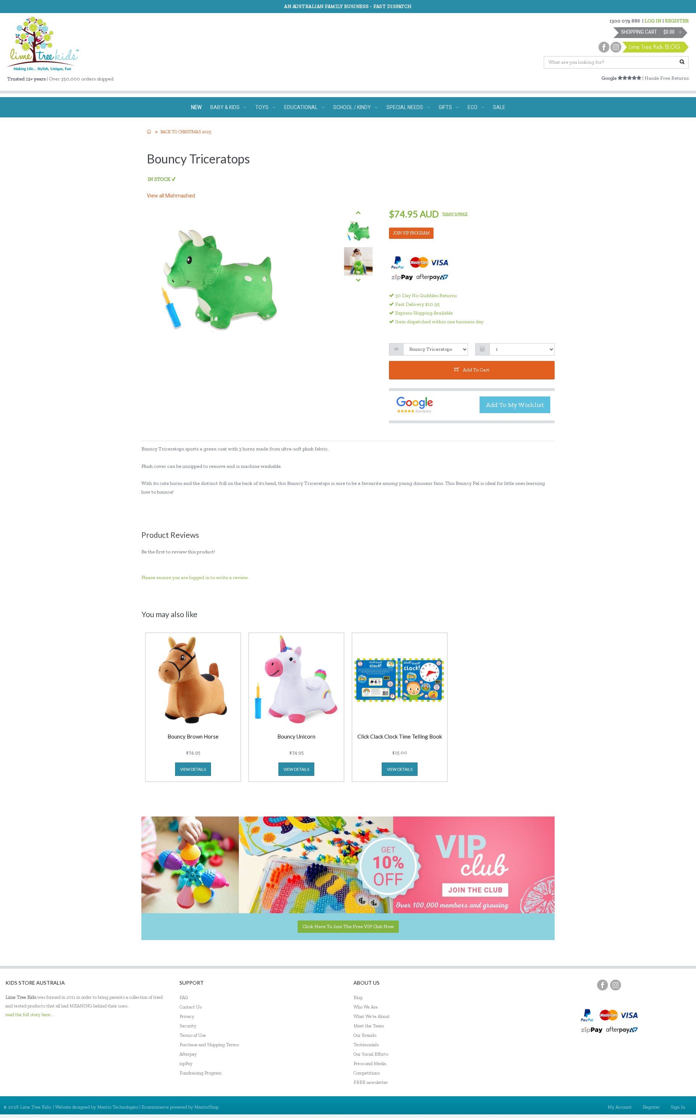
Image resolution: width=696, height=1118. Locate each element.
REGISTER (677, 21)
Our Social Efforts (370, 1054)
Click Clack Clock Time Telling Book (399, 737)
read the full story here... (29, 1014)
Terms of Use (192, 1035)
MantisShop (206, 1107)
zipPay (185, 1063)
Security (187, 1025)
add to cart (476, 370)
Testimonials (366, 1044)
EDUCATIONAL (301, 107)
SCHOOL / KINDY (352, 107)
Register (651, 1107)
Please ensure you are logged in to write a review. (195, 577)
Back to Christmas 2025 (186, 131)
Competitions (366, 1073)
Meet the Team (368, 1025)
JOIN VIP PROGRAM (411, 233)
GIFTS (445, 107)
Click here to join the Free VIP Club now (348, 926)
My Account (620, 1107)
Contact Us (190, 1007)
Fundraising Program (200, 1073)
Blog (357, 997)
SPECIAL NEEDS (404, 107)
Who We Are (365, 1007)
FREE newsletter (370, 1082)
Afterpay (188, 1054)
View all (171, 196)
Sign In (678, 1107)
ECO (472, 107)
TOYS (262, 107)
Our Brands (364, 1035)
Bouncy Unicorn (296, 737)
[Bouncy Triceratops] (358, 231)
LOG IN (653, 21)
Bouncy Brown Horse (193, 737)
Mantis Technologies (117, 1107)
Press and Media (369, 1063)
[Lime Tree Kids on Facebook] (602, 985)
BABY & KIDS (225, 107)
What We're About (371, 1016)
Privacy (186, 1016)
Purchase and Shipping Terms (209, 1044)
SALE (499, 107)
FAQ (183, 997)
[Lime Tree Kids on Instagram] (615, 985)
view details (193, 769)
